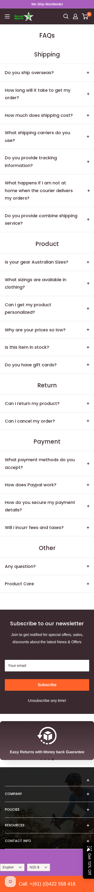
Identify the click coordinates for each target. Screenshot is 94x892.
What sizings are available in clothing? (35, 283)
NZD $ (34, 867)
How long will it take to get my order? (37, 94)
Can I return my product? (32, 403)
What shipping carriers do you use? (37, 136)
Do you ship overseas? (29, 73)
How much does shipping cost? (39, 115)
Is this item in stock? (27, 347)
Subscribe (47, 685)
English (8, 867)
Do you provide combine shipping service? (41, 219)
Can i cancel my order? (30, 421)
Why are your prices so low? (35, 330)
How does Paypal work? (30, 485)
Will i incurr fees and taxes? (34, 527)
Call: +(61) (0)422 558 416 (47, 883)
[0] (85, 16)
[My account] (75, 16)
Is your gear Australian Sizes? (36, 262)
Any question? (20, 566)
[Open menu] (7, 16)
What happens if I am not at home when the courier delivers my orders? (39, 190)
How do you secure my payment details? (40, 506)
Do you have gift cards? (31, 365)
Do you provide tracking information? (31, 161)
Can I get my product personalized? (28, 308)
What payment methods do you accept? (40, 463)
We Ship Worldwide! (47, 4)
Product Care (19, 584)
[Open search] (66, 16)
